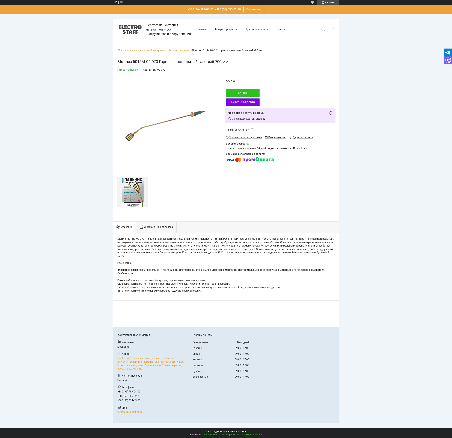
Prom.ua (242, 431)
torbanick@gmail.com (129, 411)
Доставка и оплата (257, 29)
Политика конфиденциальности (246, 434)
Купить (243, 92)
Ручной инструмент (155, 50)
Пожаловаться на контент (216, 434)
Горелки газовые (179, 50)
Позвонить (253, 9)
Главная (201, 29)
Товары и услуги (224, 29)
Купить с (236, 102)
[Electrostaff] (130, 29)
